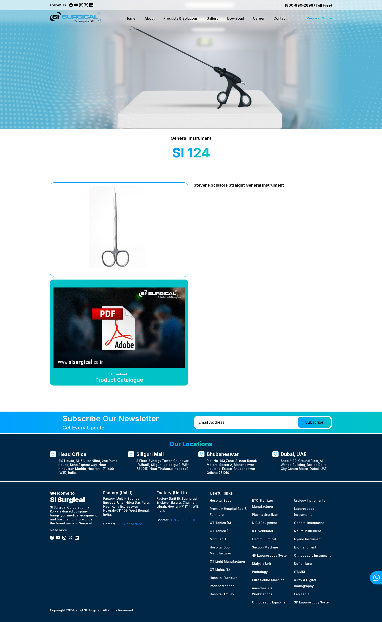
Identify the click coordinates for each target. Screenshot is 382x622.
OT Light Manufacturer (227, 561)
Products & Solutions (180, 18)
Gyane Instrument (308, 539)
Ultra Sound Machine (268, 580)
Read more (58, 530)
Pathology (260, 572)
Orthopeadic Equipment (270, 602)
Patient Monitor (222, 586)
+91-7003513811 (182, 520)
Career (259, 18)
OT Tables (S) (220, 523)
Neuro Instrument (307, 531)
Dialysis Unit (261, 563)
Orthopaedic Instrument (312, 555)
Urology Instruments (309, 500)
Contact (279, 18)
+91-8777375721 (130, 524)
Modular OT (219, 539)
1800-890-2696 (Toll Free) (308, 5)
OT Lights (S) (220, 569)
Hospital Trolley (222, 594)
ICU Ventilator (262, 531)
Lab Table (301, 594)
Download (235, 18)
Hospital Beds (220, 500)
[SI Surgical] (77, 18)
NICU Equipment (264, 523)
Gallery (212, 18)
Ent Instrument (305, 547)
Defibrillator (303, 563)
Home (131, 18)
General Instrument (309, 523)
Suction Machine (265, 547)
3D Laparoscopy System (312, 602)
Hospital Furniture (223, 578)
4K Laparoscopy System (270, 555)
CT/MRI (299, 572)
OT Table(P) (219, 531)
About (149, 18)
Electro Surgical (264, 539)
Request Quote (319, 18)
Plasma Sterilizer (265, 514)
